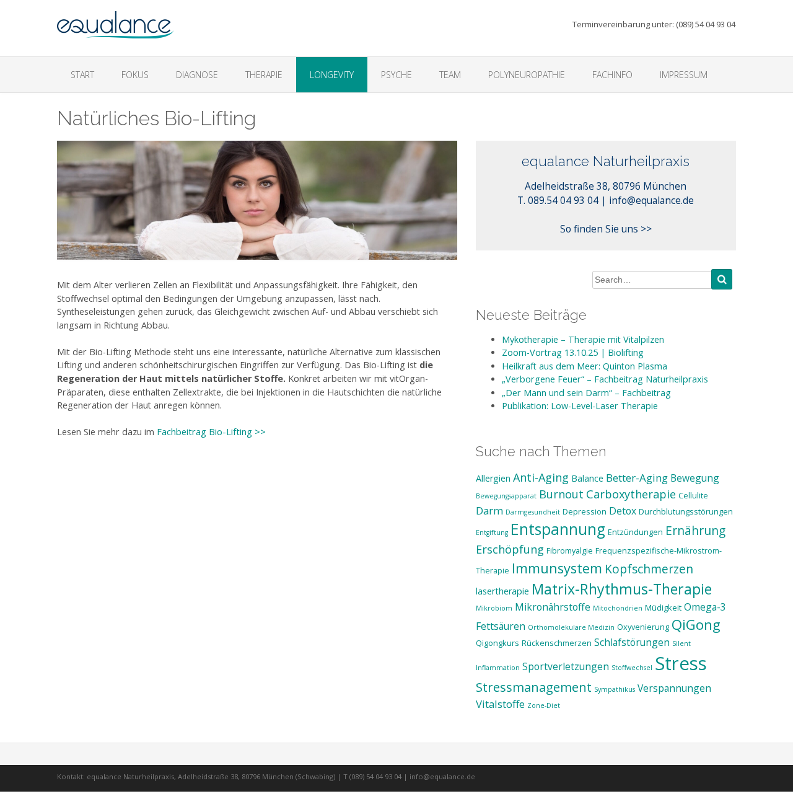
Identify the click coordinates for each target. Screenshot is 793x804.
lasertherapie (502, 591)
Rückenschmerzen (557, 642)
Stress (681, 663)
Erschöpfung (510, 549)
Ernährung (695, 531)
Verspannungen (674, 688)
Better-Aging (637, 477)
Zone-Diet (543, 705)
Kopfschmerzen (649, 569)
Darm (489, 510)
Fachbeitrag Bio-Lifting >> (211, 432)
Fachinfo (612, 75)
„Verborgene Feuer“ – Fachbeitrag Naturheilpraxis (605, 379)
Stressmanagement (534, 687)
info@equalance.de (651, 200)
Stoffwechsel (631, 667)
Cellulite (693, 495)
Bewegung (694, 478)
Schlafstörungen (632, 642)
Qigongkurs (497, 642)
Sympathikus (614, 689)
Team (450, 75)
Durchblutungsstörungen (686, 511)
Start (82, 75)
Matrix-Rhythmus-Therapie (622, 589)
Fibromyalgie (569, 550)
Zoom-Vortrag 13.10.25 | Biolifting (573, 352)
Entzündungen (635, 531)
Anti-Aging (541, 477)
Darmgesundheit (533, 512)
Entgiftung (492, 532)
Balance (587, 478)
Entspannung (557, 529)
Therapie (264, 75)
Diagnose (197, 75)
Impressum (684, 75)
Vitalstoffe (500, 704)
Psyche (396, 75)
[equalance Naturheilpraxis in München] (115, 19)
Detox (622, 511)
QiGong (696, 624)
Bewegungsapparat (506, 496)
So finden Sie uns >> (606, 229)
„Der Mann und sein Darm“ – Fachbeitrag (586, 393)
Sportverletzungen (565, 666)
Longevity (332, 75)
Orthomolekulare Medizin (571, 627)
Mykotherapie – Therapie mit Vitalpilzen (583, 339)
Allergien (493, 478)
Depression (585, 511)
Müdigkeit (663, 607)
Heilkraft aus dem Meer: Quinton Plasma (584, 366)
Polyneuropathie (526, 75)
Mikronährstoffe (552, 607)
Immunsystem (557, 568)
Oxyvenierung (643, 626)
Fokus (135, 75)
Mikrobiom (494, 608)
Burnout (561, 494)
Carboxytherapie (631, 494)
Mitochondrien (617, 608)
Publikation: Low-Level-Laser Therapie (580, 406)
